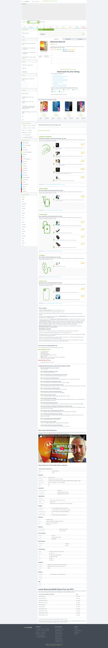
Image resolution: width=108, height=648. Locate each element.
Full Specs (69, 39)
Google (77, 26)
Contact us (76, 633)
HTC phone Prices (58, 635)
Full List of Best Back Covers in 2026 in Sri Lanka (53, 303)
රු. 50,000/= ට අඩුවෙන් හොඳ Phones (28, 127)
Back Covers (62, 91)
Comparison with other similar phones (60, 84)
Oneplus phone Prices (59, 641)
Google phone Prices (59, 640)
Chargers (54, 91)
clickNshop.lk (25, 168)
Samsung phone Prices (59, 629)
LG (22, 219)
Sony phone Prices (58, 632)
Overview (56, 39)
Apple (37, 26)
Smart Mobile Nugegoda (27, 152)
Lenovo (23, 217)
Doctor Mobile (25, 179)
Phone (25, 1)
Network (24, 90)
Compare (80, 39)
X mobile (24, 163)
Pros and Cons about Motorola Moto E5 (60, 80)
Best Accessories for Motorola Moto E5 (60, 79)
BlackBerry (24, 203)
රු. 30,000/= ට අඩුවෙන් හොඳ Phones (28, 125)
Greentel (24, 147)
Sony (44, 26)
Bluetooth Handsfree (57, 89)
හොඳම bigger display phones (27, 137)
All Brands (83, 26)
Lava (23, 215)
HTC (57, 26)
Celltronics (24, 186)
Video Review (55, 83)
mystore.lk (24, 172)
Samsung (31, 26)
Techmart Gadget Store (27, 159)
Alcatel (23, 196)
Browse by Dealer (25, 140)
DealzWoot (25, 191)
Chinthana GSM (25, 184)
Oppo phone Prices (58, 638)
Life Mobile (25, 165)
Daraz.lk (24, 181)
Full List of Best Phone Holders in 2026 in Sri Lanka (53, 210)
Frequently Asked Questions (58, 82)
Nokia (23, 229)
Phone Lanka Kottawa (27, 145)
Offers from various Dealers (58, 77)
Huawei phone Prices (59, 633)
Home (24, 26)
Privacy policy (76, 632)
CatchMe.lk (25, 154)
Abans (24, 156)
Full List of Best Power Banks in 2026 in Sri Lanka (53, 251)
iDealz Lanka (25, 175)
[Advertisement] (54, 12)
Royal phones (25, 170)
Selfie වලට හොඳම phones (27, 130)
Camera (23, 61)
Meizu (23, 222)
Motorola (24, 226)
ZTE (23, 245)
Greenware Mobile (26, 177)
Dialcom (24, 188)
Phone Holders (67, 89)
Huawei (50, 26)
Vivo (23, 240)
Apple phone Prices (58, 630)
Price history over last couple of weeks (60, 76)
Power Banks (76, 89)
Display (23, 39)
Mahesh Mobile (25, 142)
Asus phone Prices (58, 636)
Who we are (76, 629)
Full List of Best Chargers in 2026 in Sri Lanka (52, 276)
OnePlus (23, 231)
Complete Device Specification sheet (59, 86)
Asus (64, 26)
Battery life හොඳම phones (27, 132)
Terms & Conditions (78, 630)
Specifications (25, 29)
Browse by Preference (26, 123)
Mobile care (25, 161)
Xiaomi (23, 242)
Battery (23, 75)
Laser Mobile (25, 149)
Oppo (70, 26)
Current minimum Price (57, 75)
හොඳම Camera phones (26, 134)
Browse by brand (25, 194)
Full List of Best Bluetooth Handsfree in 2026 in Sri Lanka (54, 184)
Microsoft (24, 224)
